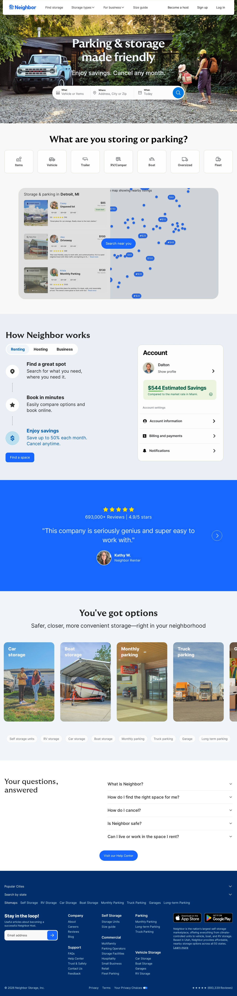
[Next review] (217, 535)
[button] (71, 92)
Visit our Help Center (118, 855)
